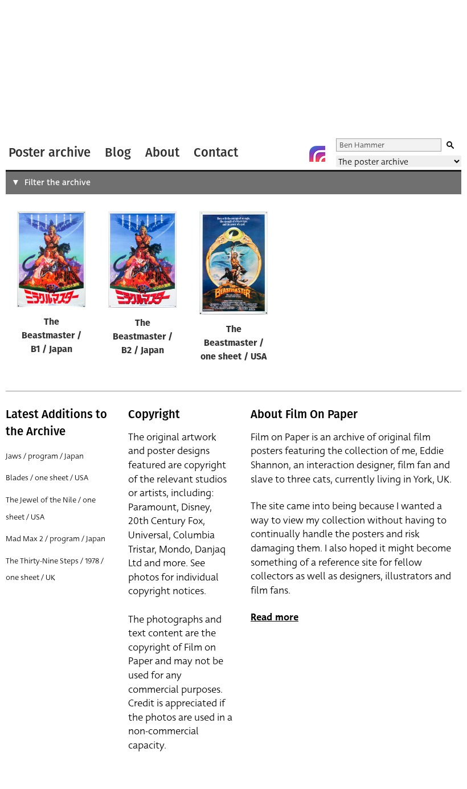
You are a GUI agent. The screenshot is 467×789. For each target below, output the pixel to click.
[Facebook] (294, 154)
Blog (118, 152)
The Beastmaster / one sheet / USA (233, 343)
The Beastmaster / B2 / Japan (143, 337)
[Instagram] (317, 154)
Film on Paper (36, 70)
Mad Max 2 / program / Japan (55, 538)
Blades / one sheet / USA (47, 477)
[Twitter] (272, 154)
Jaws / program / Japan (45, 456)
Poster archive (50, 152)
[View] (51, 261)
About (162, 152)
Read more (274, 617)
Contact (216, 152)
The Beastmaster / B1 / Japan (51, 336)
